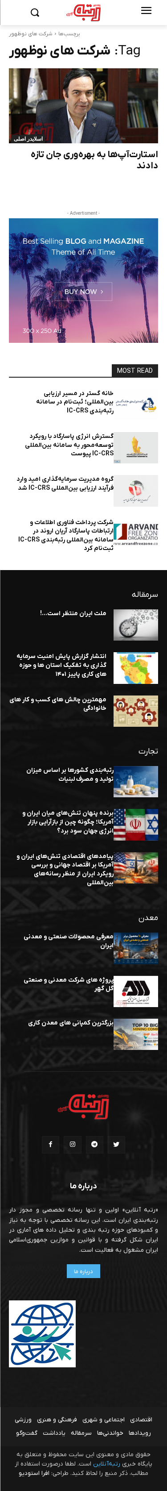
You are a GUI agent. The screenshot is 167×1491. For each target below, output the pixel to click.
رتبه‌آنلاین (106, 1464)
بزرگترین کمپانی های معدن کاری (71, 1023)
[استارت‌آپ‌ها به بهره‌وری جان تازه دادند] (83, 105)
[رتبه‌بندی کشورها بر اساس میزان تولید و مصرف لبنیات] (136, 781)
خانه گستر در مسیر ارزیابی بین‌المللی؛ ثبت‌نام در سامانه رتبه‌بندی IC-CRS (75, 402)
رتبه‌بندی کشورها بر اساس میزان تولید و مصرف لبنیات (70, 774)
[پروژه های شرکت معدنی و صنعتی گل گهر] (136, 991)
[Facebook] (50, 1145)
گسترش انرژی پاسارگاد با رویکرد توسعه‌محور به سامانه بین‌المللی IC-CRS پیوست (69, 445)
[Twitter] (116, 1145)
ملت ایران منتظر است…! (73, 613)
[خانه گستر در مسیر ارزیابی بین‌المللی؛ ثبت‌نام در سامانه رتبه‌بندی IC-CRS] (136, 405)
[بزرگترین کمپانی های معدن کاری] (136, 1034)
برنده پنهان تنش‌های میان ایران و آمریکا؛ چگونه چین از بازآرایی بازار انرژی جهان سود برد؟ (68, 822)
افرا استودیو (34, 1473)
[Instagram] (72, 1145)
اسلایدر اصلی (28, 139)
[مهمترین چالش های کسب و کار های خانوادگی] (136, 711)
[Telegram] (94, 1145)
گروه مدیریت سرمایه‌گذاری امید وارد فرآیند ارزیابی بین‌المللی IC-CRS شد (65, 483)
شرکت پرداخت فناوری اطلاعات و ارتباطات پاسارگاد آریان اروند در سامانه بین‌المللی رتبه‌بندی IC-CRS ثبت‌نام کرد (66, 535)
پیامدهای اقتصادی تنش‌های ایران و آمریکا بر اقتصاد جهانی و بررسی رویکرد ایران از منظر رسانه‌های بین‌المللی (65, 869)
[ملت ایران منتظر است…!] (136, 625)
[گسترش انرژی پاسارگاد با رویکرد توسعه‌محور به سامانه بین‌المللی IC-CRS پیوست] (136, 447)
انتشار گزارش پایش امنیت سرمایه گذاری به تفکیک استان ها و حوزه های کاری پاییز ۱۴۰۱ (61, 665)
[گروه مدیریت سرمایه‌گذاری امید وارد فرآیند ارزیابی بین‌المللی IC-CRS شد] (136, 490)
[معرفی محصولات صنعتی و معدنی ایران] (136, 948)
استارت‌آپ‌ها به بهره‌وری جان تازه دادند (94, 160)
